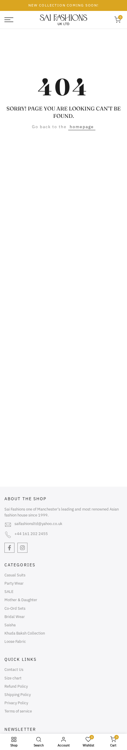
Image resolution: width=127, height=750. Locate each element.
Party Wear (14, 583)
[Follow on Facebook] (9, 548)
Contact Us (13, 669)
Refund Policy (16, 686)
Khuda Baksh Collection (24, 633)
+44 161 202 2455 (31, 533)
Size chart (13, 678)
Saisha (10, 624)
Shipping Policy (17, 694)
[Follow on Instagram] (22, 548)
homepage (82, 126)
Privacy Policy (16, 702)
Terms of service (18, 711)
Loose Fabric (15, 641)
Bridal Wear (14, 616)
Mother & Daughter (20, 599)
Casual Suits (14, 575)
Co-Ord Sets (14, 608)
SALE (9, 591)
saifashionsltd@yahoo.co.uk (38, 523)
